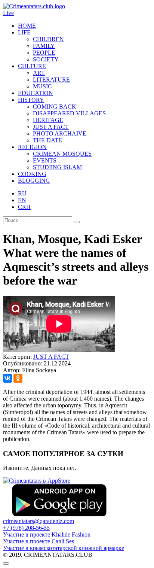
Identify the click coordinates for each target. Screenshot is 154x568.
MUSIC (42, 86)
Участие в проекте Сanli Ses (38, 541)
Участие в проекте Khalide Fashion (46, 534)
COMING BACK (54, 106)
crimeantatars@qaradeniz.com (38, 521)
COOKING (32, 174)
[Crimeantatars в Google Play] (59, 514)
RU (22, 193)
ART (39, 73)
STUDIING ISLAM (57, 167)
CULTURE (32, 66)
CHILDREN (48, 39)
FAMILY (44, 46)
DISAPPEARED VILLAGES (69, 113)
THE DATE (47, 140)
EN (22, 200)
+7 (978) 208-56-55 (26, 528)
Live (8, 13)
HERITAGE (48, 120)
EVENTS (44, 160)
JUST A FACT (51, 127)
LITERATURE (51, 79)
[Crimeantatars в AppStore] (36, 480)
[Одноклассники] (17, 378)
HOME (27, 25)
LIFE (24, 32)
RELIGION (32, 147)
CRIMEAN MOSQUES (62, 154)
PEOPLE (44, 52)
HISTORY (31, 100)
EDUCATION (35, 93)
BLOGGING (34, 180)
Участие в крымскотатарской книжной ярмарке (63, 548)
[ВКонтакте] (7, 378)
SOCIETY (46, 59)
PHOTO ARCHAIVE (59, 133)
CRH (24, 207)
